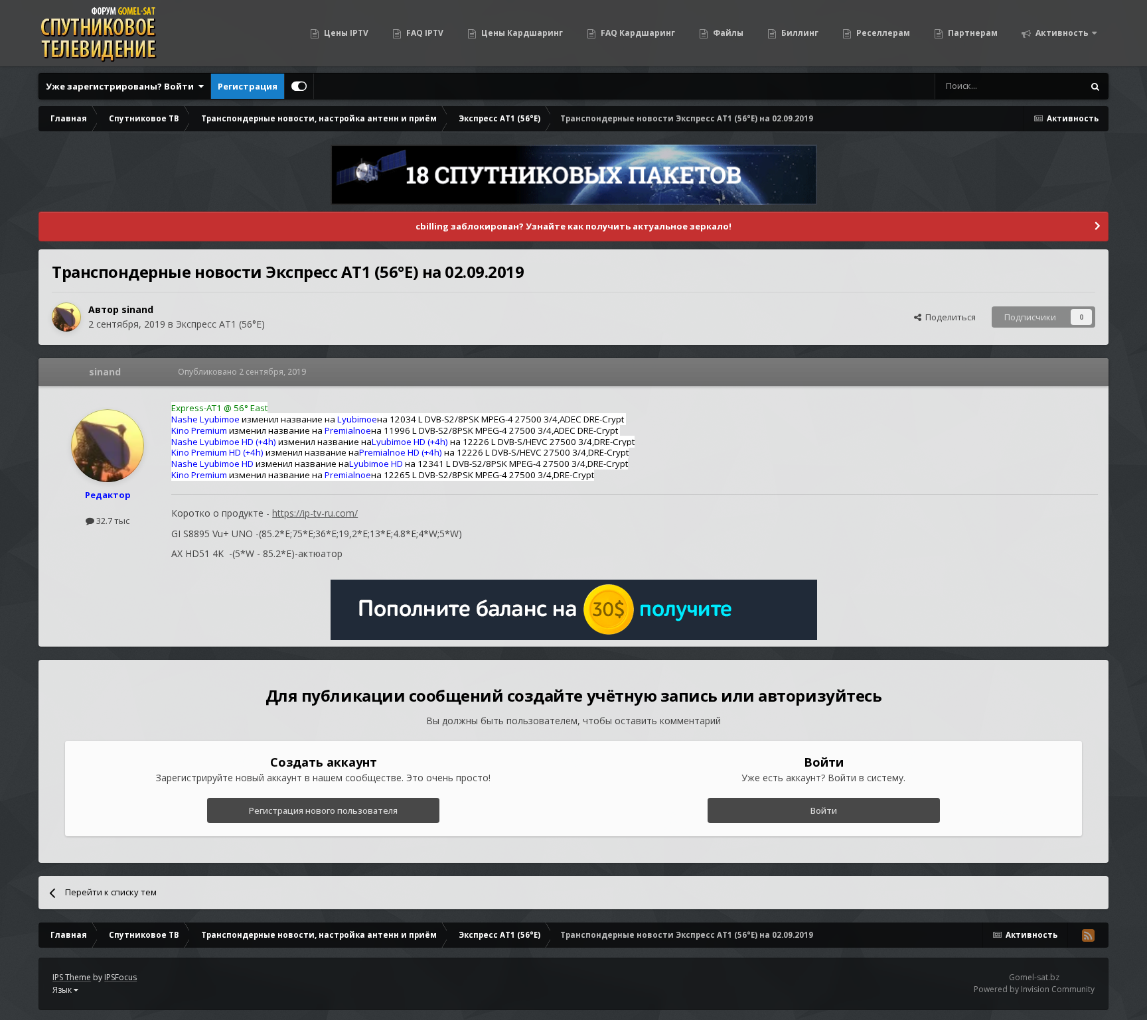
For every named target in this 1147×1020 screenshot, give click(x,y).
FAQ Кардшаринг (637, 32)
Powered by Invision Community (1034, 989)
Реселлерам (882, 32)
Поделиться (948, 317)
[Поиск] (1095, 86)
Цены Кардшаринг (521, 32)
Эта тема (1048, 86)
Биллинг (798, 32)
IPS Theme (71, 977)
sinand (137, 309)
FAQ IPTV (423, 32)
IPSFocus (120, 977)
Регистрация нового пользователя (323, 810)
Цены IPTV (345, 32)
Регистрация (247, 86)
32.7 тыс (111, 521)
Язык (63, 989)
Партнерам (972, 32)
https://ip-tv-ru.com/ (315, 513)
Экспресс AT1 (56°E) (220, 324)
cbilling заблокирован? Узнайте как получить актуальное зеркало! (573, 226)
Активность (1061, 32)
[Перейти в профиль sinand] (66, 317)
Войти (823, 810)
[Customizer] (299, 86)
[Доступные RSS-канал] (1088, 935)
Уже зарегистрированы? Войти (122, 86)
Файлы (727, 32)
